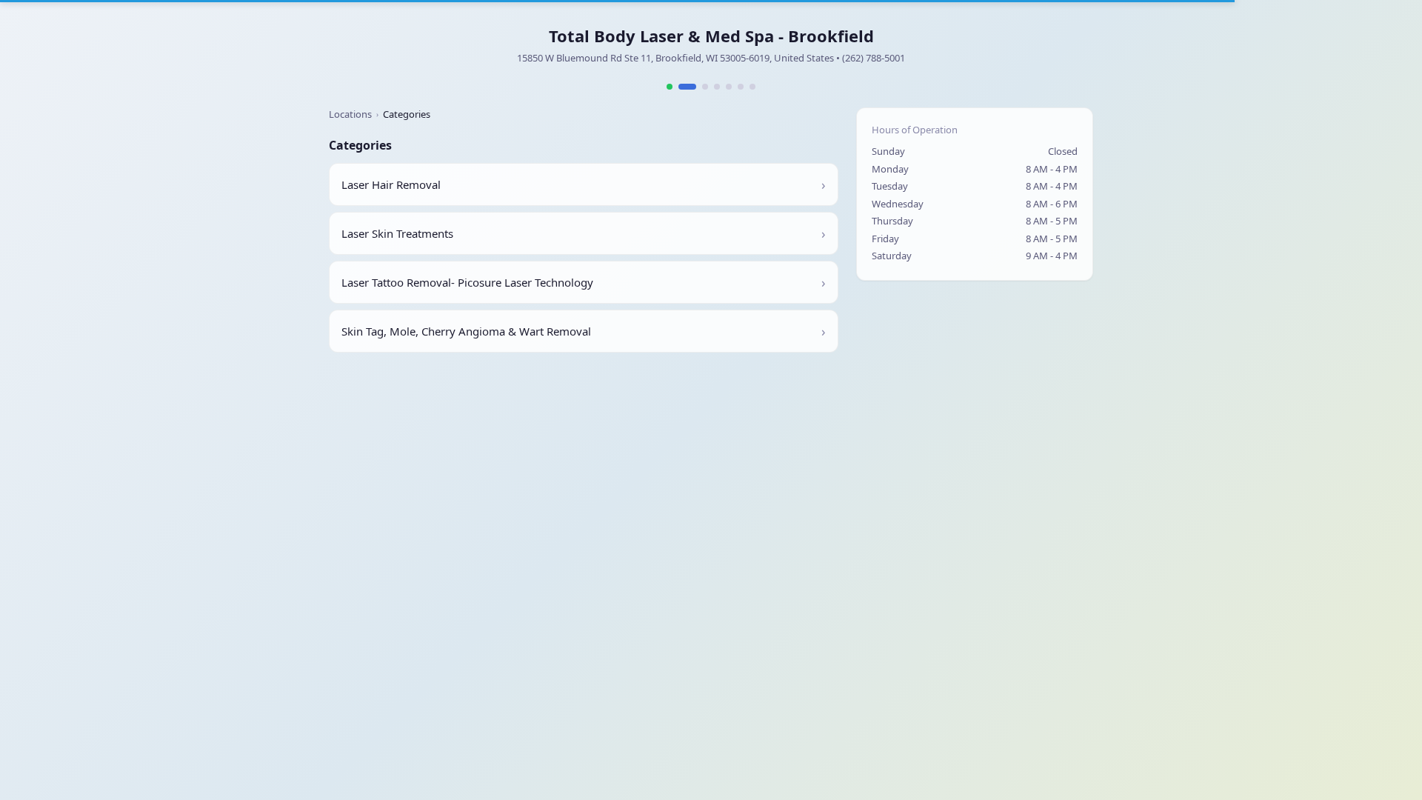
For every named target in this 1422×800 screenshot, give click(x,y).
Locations (350, 114)
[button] (583, 184)
